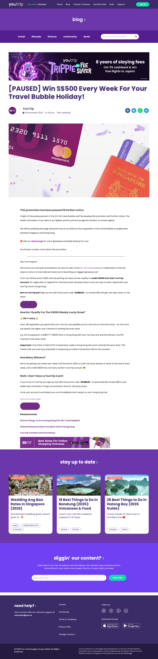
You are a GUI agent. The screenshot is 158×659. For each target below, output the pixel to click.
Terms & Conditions (68, 619)
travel (21, 36)
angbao (15, 525)
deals (86, 36)
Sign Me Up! (28, 304)
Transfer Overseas (81, 4)
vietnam (125, 529)
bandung (64, 529)
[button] (127, 110)
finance (52, 36)
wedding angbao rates (30, 525)
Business (42, 4)
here (130, 653)
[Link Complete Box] (30, 504)
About (60, 4)
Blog (68, 4)
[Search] (136, 36)
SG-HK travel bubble (90, 267)
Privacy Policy (65, 627)
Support (121, 4)
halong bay (112, 529)
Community (64, 612)
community (70, 36)
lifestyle (36, 36)
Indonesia (75, 529)
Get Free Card (30, 406)
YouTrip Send (17, 529)
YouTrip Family (99, 4)
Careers (62, 604)
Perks (111, 4)
